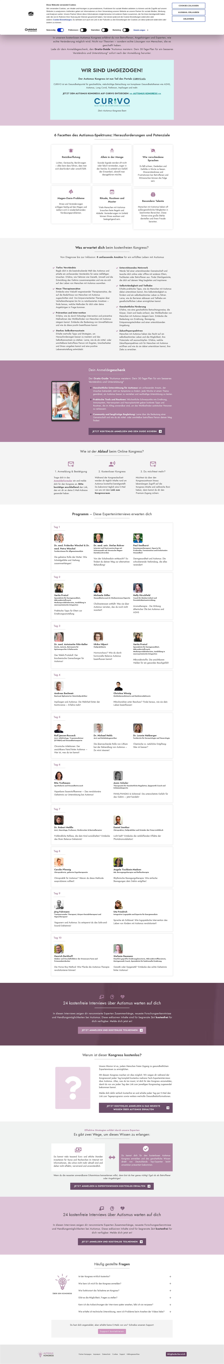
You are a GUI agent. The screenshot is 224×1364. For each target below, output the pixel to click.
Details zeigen (139, 30)
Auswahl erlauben (188, 12)
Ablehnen (188, 19)
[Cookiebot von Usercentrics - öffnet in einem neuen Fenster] (31, 30)
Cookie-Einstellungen (62, 20)
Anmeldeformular (63, 480)
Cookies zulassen (189, 6)
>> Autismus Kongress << (145, 93)
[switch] (83, 30)
